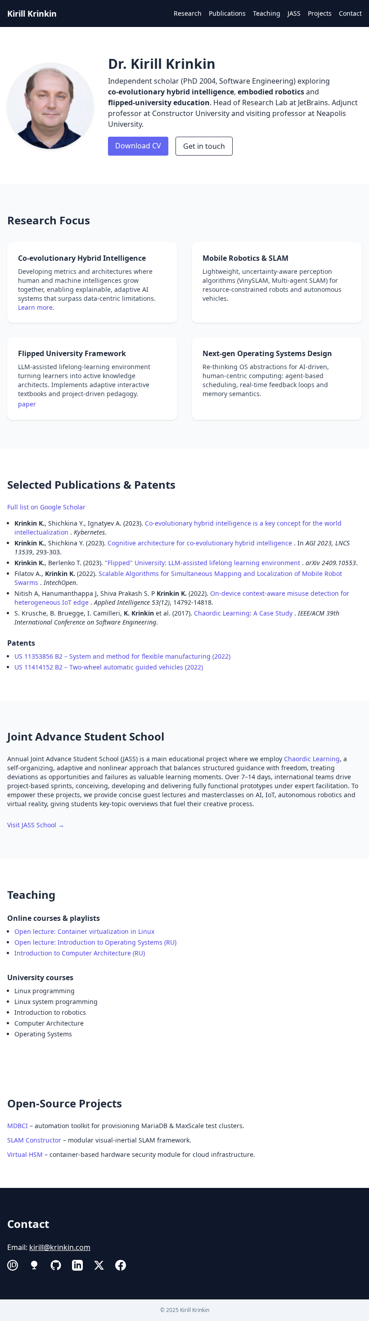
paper (27, 404)
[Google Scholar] (34, 1265)
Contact (350, 13)
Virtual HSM (25, 1154)
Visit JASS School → (35, 825)
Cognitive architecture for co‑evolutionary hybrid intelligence (201, 543)
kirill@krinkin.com (59, 1247)
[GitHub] (55, 1265)
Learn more (35, 307)
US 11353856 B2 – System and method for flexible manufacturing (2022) (122, 656)
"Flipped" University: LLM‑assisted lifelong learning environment (203, 562)
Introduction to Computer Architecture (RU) (79, 953)
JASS (294, 13)
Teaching (266, 13)
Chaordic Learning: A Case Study (244, 613)
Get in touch (204, 146)
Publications (227, 13)
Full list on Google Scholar (46, 507)
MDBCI (17, 1125)
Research (188, 13)
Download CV (138, 146)
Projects (320, 13)
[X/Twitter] (99, 1265)
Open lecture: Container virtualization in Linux (85, 931)
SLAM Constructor (34, 1140)
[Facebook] (120, 1265)
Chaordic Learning (312, 758)
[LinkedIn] (77, 1265)
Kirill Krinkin (32, 13)
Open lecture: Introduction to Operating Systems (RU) (95, 942)
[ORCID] (12, 1265)
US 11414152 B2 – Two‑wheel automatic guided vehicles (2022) (108, 667)
